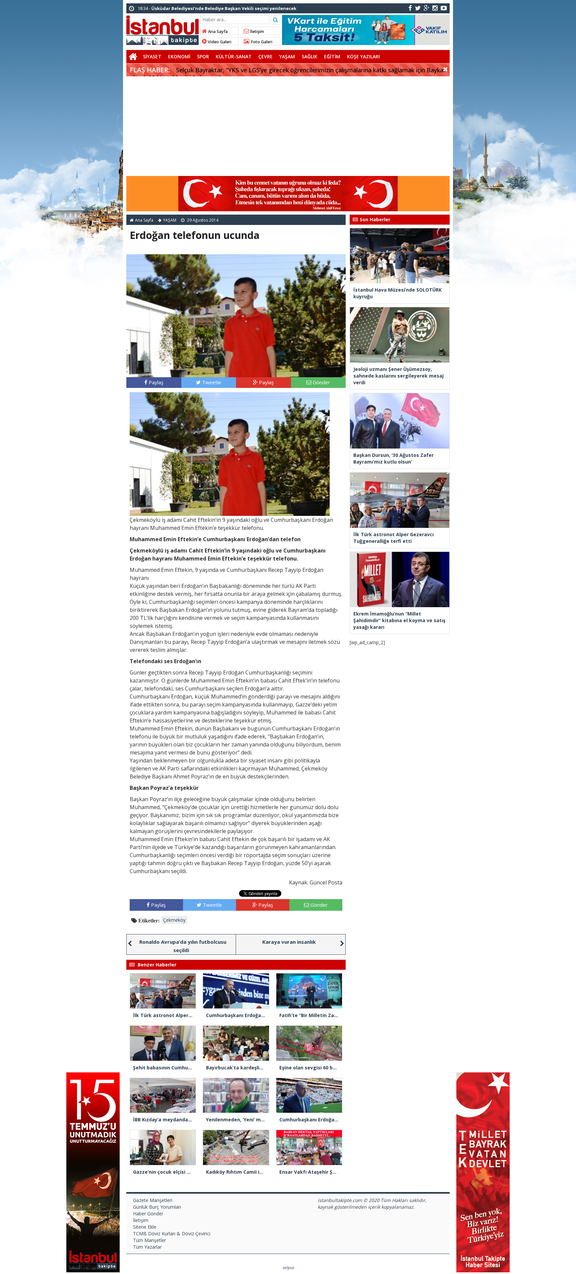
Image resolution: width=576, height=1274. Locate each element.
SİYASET (152, 56)
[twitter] (418, 8)
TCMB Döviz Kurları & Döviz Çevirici (171, 1233)
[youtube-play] (444, 8)
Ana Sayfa (217, 31)
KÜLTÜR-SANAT (234, 56)
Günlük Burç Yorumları (157, 1207)
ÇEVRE (265, 56)
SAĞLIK (309, 56)
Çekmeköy (174, 920)
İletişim (256, 31)
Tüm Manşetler (149, 1240)
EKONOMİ (179, 56)
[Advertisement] (288, 126)
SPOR (203, 56)
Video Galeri (219, 42)
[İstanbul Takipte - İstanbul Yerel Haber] (162, 29)
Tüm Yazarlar (147, 1247)
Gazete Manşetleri (152, 1200)
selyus (288, 1267)
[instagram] (435, 8)
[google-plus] (426, 8)
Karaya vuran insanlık (289, 941)
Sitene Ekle (144, 1227)
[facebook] (410, 8)
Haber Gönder (148, 1213)
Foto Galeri (261, 42)
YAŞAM (287, 56)
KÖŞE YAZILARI (363, 56)
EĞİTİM (332, 56)
